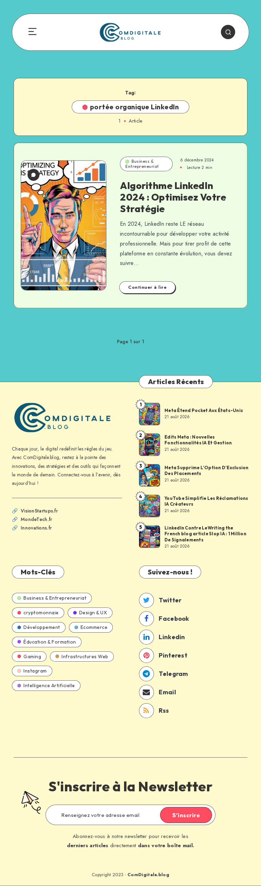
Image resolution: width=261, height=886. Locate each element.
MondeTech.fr (36, 519)
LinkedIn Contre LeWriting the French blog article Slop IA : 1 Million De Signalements (205, 533)
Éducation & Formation (49, 642)
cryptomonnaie (41, 613)
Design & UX (93, 613)
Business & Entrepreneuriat (142, 164)
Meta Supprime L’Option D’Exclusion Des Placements (206, 470)
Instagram (35, 671)
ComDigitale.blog (148, 874)
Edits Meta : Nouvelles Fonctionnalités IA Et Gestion (198, 440)
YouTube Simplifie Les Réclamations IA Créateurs (206, 501)
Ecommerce (94, 627)
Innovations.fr (36, 527)
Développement (41, 627)
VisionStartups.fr (39, 510)
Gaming (32, 656)
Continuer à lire (147, 287)
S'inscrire (186, 815)
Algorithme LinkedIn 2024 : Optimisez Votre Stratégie (173, 196)
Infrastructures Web (85, 656)
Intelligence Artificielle (49, 685)
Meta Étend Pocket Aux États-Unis (203, 410)
